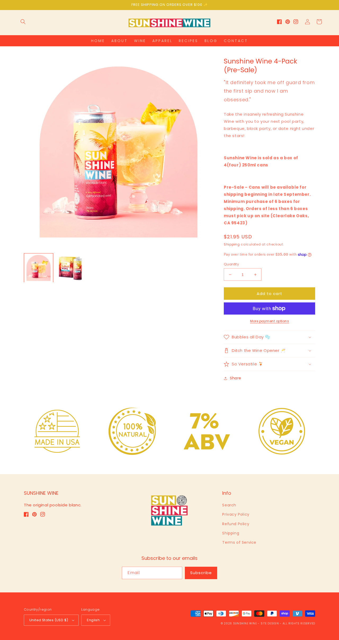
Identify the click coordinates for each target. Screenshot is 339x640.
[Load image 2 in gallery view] (70, 268)
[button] (23, 22)
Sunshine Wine (245, 623)
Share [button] (235, 378)
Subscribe (201, 572)
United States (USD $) (48, 620)
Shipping (232, 244)
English (93, 620)
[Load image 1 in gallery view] (38, 268)
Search (229, 505)
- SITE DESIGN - (270, 623)
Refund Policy (235, 523)
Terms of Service (239, 542)
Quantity (231, 264)
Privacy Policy (235, 514)
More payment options (269, 321)
